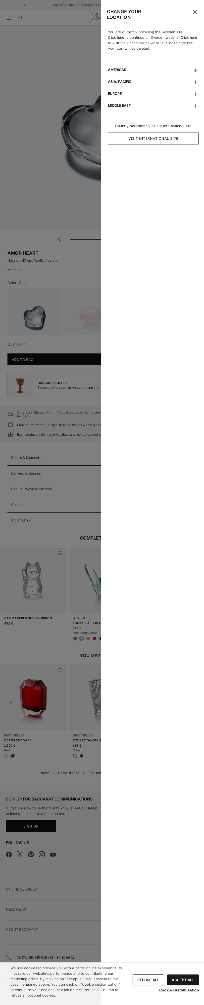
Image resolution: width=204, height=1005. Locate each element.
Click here (116, 37)
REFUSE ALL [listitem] (148, 980)
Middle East (119, 105)
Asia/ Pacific (119, 81)
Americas (117, 70)
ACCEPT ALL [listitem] (183, 980)
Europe (115, 93)
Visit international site (153, 138)
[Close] (195, 12)
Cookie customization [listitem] (179, 990)
